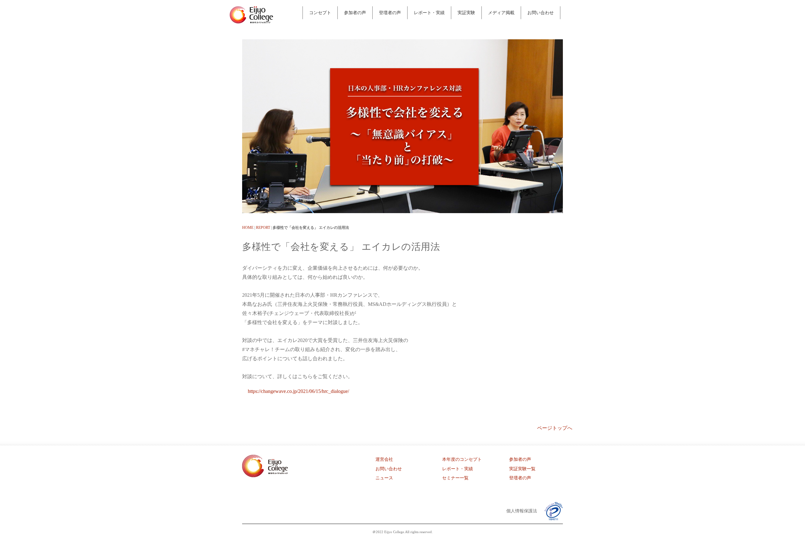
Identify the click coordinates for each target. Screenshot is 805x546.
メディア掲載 (501, 12)
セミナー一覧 (455, 478)
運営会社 (384, 459)
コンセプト (320, 12)
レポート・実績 (429, 12)
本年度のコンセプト (462, 459)
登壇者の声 (390, 12)
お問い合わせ (540, 12)
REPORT (263, 227)
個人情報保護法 (521, 511)
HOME (247, 227)
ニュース (384, 478)
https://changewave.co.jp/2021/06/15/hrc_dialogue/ (298, 391)
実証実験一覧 (522, 468)
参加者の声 (355, 12)
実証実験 (466, 12)
